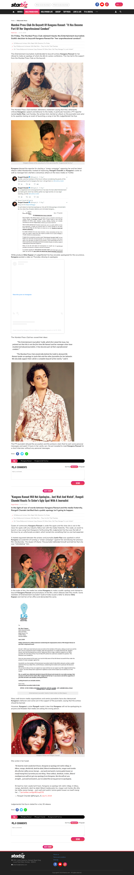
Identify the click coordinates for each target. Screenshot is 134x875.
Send (78, 483)
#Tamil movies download (60, 5)
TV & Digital (88, 11)
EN (118, 4)
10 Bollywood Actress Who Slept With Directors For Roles (32, 43)
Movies (20, 11)
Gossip (58, 11)
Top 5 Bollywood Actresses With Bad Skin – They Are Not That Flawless (36, 46)
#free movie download (43, 5)
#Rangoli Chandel (39, 817)
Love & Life (77, 11)
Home (13, 21)
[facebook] (97, 4)
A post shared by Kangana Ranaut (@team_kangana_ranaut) (32, 330)
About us (56, 854)
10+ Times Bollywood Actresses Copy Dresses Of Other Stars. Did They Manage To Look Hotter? (43, 49)
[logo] (19, 4)
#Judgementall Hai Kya (41, 461)
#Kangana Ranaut (26, 461)
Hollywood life (47, 11)
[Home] (13, 11)
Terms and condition (59, 857)
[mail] (112, 4)
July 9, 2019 (47, 796)
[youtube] (102, 4)
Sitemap (55, 860)
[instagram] (107, 4)
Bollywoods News (22, 21)
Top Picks (67, 11)
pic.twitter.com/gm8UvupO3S (32, 792)
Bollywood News (31, 11)
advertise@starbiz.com (20, 865)
